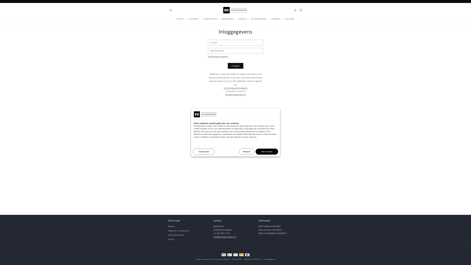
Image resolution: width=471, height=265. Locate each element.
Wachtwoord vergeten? (218, 56)
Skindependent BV (207, 259)
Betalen (171, 226)
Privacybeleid (237, 259)
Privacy (171, 239)
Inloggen (235, 66)
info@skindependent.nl (235, 94)
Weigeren (246, 152)
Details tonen (203, 152)
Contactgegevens (269, 259)
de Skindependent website (235, 88)
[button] (170, 10)
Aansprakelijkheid (176, 235)
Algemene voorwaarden (178, 231)
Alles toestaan (266, 152)
